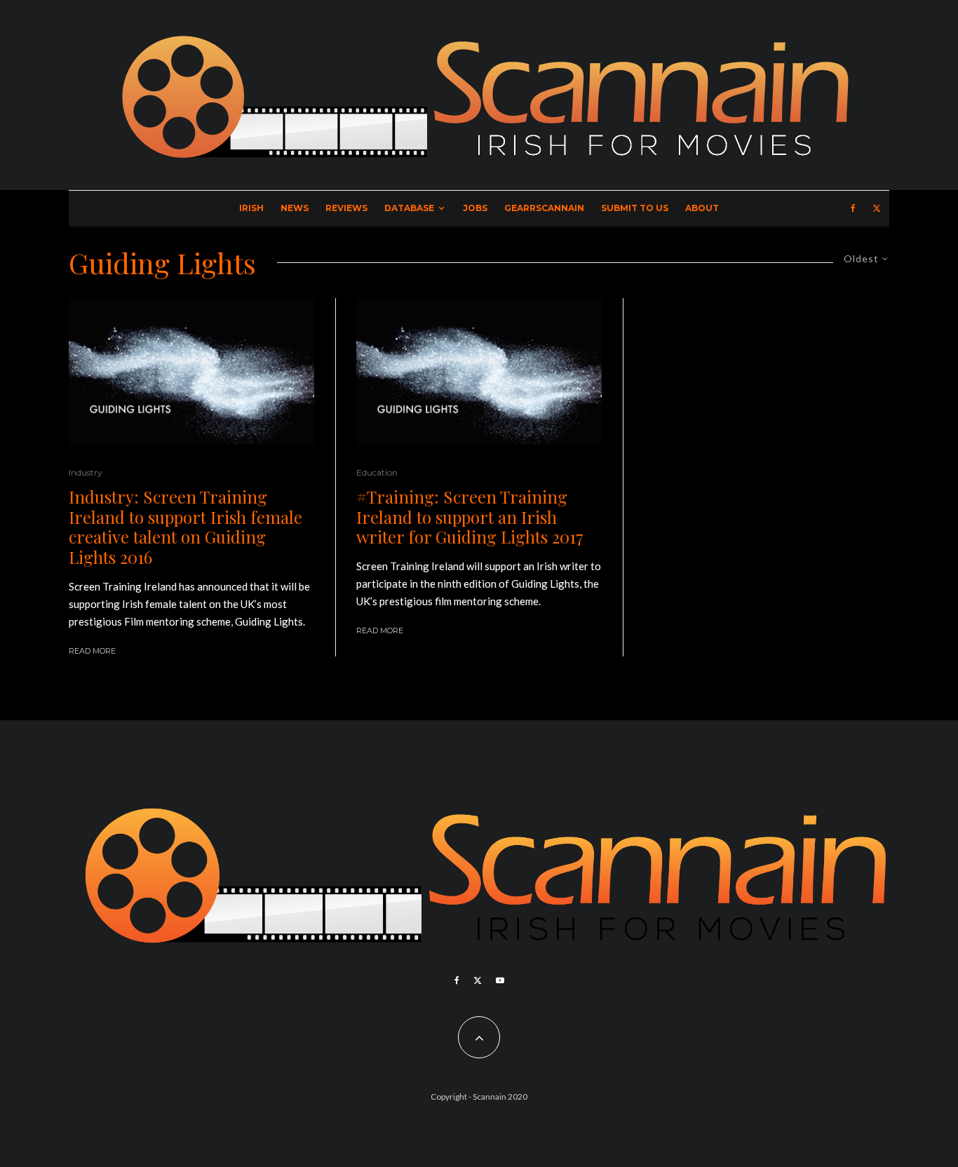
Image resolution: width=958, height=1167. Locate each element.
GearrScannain (544, 208)
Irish (251, 208)
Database (409, 208)
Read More (92, 651)
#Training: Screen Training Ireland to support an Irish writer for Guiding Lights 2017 (469, 517)
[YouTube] (500, 980)
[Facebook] (853, 208)
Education (377, 472)
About (702, 208)
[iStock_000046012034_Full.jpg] (191, 371)
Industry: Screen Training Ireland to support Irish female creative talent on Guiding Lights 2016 (185, 527)
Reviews (346, 208)
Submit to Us (634, 208)
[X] (876, 208)
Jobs (475, 208)
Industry (85, 472)
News (295, 208)
